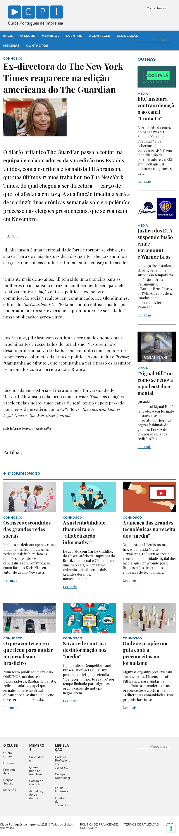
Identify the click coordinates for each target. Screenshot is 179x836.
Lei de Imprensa (61, 789)
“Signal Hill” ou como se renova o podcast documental (155, 383)
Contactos (37, 46)
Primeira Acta (9, 771)
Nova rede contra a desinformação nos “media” (84, 650)
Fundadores (37, 758)
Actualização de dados (36, 794)
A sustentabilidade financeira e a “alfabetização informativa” (84, 532)
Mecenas (11, 46)
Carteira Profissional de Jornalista (62, 762)
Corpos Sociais (8, 781)
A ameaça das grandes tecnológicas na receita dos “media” (149, 529)
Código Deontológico (62, 777)
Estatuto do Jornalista (61, 801)
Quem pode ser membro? (36, 770)
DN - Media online (40, 428)
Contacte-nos (157, 8)
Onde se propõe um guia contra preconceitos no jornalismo (145, 653)
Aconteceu (99, 36)
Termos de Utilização (141, 824)
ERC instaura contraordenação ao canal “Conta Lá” (156, 108)
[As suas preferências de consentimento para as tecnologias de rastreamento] (171, 828)
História (8, 763)
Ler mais (144, 181)
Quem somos (7, 754)
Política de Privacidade (99, 824)
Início (8, 36)
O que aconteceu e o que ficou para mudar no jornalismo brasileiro (28, 653)
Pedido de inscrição (36, 782)
